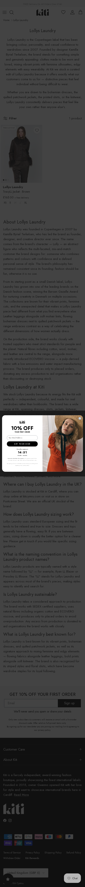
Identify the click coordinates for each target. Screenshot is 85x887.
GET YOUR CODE (22, 444)
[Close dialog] (80, 418)
